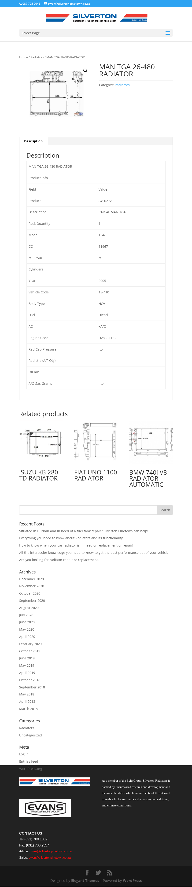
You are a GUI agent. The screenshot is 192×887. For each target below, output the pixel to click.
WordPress (132, 880)
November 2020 (31, 586)
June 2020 (27, 622)
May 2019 (26, 665)
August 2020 (29, 608)
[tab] (33, 141)
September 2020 (32, 600)
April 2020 (27, 636)
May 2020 (26, 629)
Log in (24, 754)
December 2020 (31, 579)
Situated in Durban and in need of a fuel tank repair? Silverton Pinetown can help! (83, 531)
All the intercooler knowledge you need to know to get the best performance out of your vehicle (94, 552)
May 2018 (26, 694)
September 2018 (32, 687)
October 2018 (29, 680)
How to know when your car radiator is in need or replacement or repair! (76, 545)
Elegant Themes (85, 880)
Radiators (37, 57)
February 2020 (30, 644)
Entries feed (28, 761)
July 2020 (26, 615)
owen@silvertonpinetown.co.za (51, 851)
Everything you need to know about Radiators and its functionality (71, 538)
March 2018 (28, 708)
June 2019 (27, 658)
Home (23, 57)
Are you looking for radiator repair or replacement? (59, 560)
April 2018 (27, 701)
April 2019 (27, 672)
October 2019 (29, 651)
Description (33, 141)
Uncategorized (30, 735)
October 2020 (29, 593)
